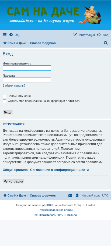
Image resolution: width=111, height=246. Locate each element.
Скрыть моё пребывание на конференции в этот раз (43, 100)
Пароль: (9, 75)
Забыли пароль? (14, 85)
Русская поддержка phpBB (56, 209)
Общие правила (15, 170)
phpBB (46, 205)
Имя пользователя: (17, 63)
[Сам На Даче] (55, 14)
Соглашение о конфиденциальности (59, 170)
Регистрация (13, 181)
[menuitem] (14, 35)
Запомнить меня (19, 96)
